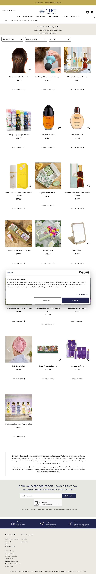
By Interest (54, 16)
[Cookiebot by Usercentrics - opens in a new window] (80, 272)
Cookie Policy (9, 558)
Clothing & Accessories (55, 30)
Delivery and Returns (11, 539)
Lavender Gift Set (77, 366)
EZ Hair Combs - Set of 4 (18, 77)
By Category (28, 16)
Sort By (53, 39)
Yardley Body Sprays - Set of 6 (18, 135)
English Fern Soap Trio (47, 192)
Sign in (5, 11)
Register (13, 11)
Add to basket (17, 90)
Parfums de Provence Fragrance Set (18, 424)
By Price (65, 16)
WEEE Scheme (9, 566)
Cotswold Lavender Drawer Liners (19, 308)
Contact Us (8, 541)
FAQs (6, 544)
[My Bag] (92, 12)
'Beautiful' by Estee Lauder (77, 77)
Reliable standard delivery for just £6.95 (48, 3)
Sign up (68, 496)
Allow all (75, 300)
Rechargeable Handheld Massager (48, 77)
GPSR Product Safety (11, 561)
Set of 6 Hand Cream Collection (19, 250)
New (18, 16)
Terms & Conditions (11, 556)
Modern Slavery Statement (13, 564)
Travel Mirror (77, 250)
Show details (81, 294)
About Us (24, 539)
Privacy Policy (9, 553)
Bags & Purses (53, 33)
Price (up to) (31, 39)
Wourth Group (9, 551)
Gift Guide (24, 541)
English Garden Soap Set (77, 308)
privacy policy (72, 509)
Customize (46, 300)
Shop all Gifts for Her (40, 30)
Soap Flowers (48, 250)
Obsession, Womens (48, 135)
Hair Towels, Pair (18, 366)
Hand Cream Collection (48, 366)
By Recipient (41, 16)
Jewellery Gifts (43, 33)
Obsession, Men (77, 135)
